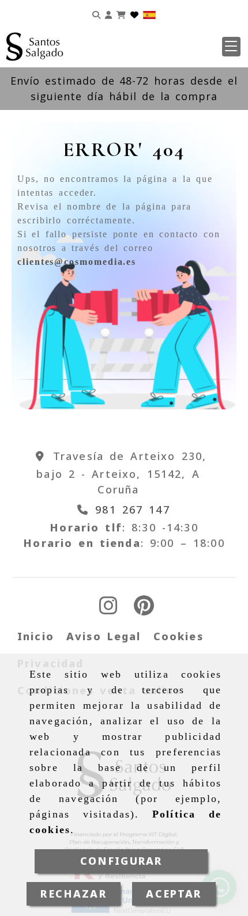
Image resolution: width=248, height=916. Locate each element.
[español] (149, 14)
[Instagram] (108, 609)
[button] (231, 46)
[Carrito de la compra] (121, 14)
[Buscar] (96, 14)
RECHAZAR (73, 893)
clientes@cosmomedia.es (76, 262)
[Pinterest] (144, 609)
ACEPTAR (173, 893)
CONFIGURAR (121, 861)
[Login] (134, 14)
